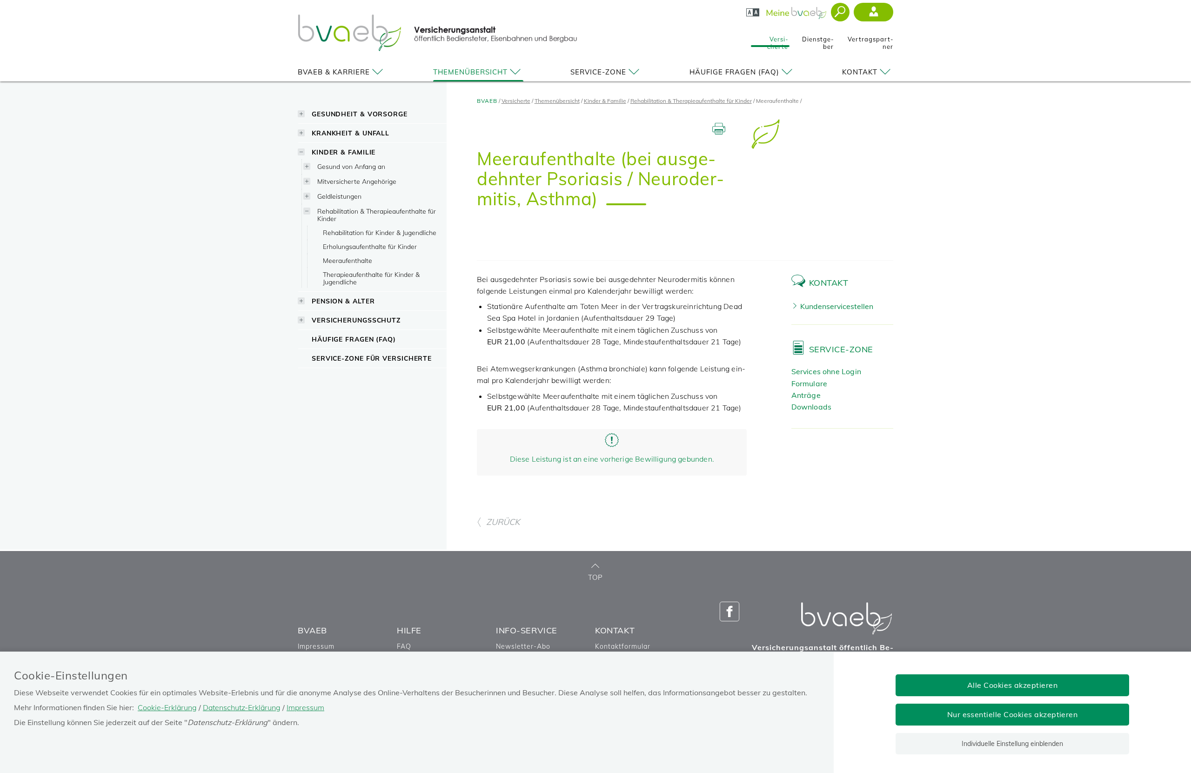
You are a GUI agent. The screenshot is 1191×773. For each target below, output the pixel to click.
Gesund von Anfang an (351, 166)
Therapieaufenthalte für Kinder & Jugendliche (371, 278)
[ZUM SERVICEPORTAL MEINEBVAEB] (797, 10)
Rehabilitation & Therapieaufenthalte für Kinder (376, 214)
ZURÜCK (503, 522)
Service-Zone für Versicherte (372, 358)
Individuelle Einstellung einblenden (1012, 743)
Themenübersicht (470, 71)
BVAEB (487, 100)
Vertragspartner (870, 40)
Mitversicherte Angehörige (356, 181)
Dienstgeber (818, 40)
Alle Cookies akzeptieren (1012, 685)
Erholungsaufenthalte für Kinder (370, 246)
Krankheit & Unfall (350, 133)
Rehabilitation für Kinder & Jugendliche (379, 232)
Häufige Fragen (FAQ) (734, 71)
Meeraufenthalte (347, 260)
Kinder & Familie (343, 152)
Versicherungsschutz (356, 320)
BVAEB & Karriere (334, 71)
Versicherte (777, 40)
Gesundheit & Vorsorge (360, 114)
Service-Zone (598, 71)
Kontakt (859, 71)
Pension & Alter (343, 301)
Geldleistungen (339, 196)
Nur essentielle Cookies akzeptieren (1012, 714)
